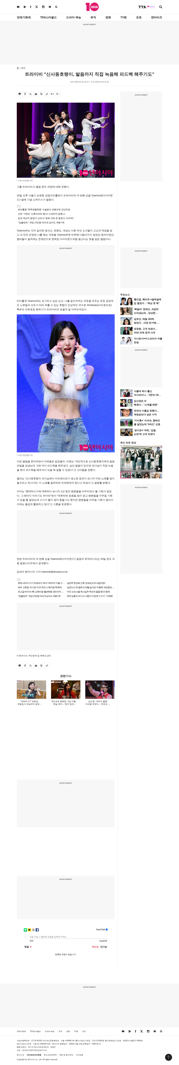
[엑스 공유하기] (30, 94)
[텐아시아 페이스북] (30, 7)
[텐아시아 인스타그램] (43, 7)
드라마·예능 (73, 17)
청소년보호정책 (50, 1055)
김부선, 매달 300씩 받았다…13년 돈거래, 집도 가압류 (145, 323)
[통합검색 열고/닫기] (160, 7)
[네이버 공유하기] (36, 94)
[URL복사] (47, 94)
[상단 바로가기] (168, 1057)
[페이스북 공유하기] (25, 94)
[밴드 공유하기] (41, 94)
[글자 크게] (52, 94)
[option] (141, 459)
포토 (139, 17)
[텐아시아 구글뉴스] (56, 7)
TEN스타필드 (48, 17)
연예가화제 (24, 17)
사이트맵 (79, 1055)
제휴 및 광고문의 (66, 1055)
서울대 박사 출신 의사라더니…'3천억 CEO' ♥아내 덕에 (147, 395)
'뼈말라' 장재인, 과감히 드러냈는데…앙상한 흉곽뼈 (146, 313)
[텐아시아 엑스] (36, 7)
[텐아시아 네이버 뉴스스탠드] (50, 7)
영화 (108, 17)
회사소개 (20, 1055)
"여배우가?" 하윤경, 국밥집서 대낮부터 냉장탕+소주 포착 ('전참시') (29, 704)
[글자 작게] (58, 94)
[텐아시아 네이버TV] (25, 7)
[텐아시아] (92, 7)
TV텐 (123, 17)
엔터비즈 (156, 17)
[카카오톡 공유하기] (19, 94)
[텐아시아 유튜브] (18, 7)
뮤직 (93, 17)
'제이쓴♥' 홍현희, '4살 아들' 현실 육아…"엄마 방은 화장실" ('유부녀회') (63, 704)
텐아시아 (31, 1059)
